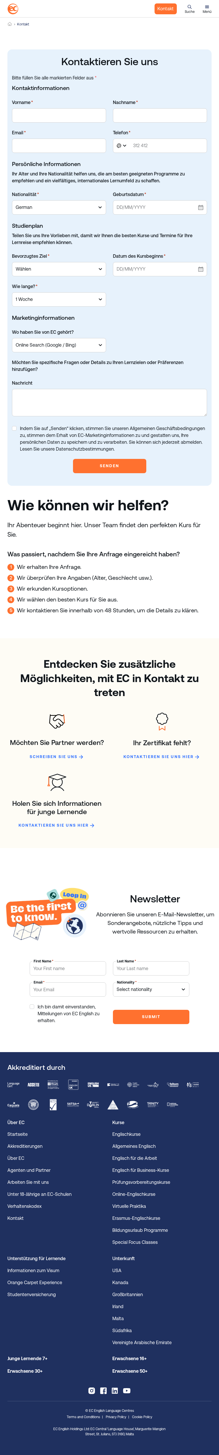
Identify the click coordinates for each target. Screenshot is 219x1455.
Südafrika (122, 1330)
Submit (151, 1016)
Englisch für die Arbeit (134, 1158)
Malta (118, 1318)
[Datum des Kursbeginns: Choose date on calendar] (200, 269)
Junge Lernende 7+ (27, 1358)
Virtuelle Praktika (129, 1206)
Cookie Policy (142, 1417)
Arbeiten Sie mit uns (28, 1182)
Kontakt (165, 8)
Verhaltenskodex (24, 1206)
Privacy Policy (116, 1417)
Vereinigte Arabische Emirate (142, 1342)
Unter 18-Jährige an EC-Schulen (39, 1194)
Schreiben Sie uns (54, 756)
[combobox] (122, 146)
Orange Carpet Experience (34, 1282)
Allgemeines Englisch (134, 1146)
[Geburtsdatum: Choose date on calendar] (200, 207)
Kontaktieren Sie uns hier (158, 756)
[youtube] (127, 1390)
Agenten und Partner (28, 1170)
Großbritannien (127, 1294)
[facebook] (103, 1390)
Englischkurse (126, 1134)
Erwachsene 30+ (24, 1371)
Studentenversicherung (31, 1294)
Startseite (17, 1134)
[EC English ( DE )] (12, 8)
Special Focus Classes (135, 1242)
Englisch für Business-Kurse (140, 1170)
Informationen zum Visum (33, 1270)
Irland (117, 1306)
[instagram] (91, 1390)
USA (116, 1270)
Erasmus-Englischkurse (136, 1218)
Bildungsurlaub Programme (140, 1230)
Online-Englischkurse (133, 1194)
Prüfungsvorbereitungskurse (141, 1182)
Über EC (15, 1158)
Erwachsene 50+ (129, 1371)
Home (9, 24)
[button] (190, 9)
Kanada (120, 1282)
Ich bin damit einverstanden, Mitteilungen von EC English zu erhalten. (69, 1013)
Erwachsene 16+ (129, 1358)
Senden (109, 465)
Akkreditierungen (24, 1146)
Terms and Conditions (83, 1417)
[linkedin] (115, 1390)
